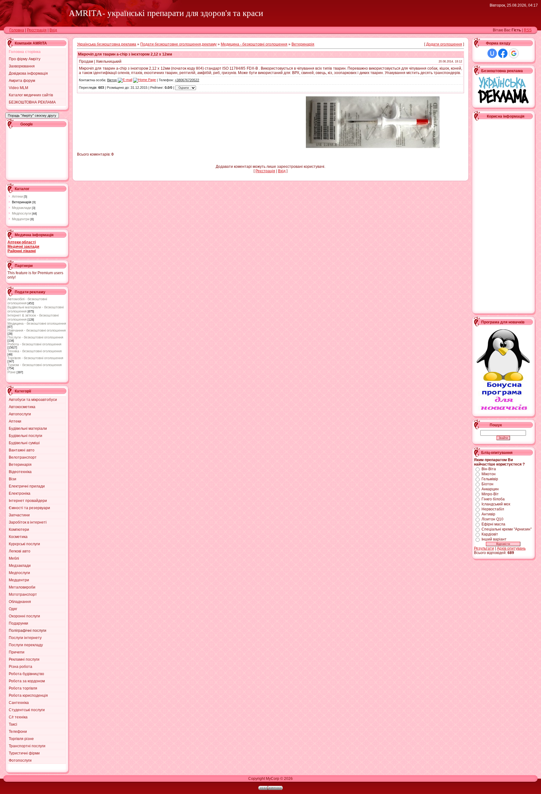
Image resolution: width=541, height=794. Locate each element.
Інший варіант (494, 539)
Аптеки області (22, 242)
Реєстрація (37, 30)
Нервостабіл (493, 509)
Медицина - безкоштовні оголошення (37, 323)
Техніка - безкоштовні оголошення (35, 351)
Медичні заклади (23, 246)
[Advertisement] (36, 152)
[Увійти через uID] (492, 53)
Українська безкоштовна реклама (106, 44)
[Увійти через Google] (514, 53)
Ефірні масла (493, 524)
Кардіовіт (490, 534)
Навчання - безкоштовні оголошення (37, 330)
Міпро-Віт (490, 494)
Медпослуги (21, 213)
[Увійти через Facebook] (503, 53)
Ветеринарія (21, 202)
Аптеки (17, 196)
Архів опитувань (511, 548)
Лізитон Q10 (492, 519)
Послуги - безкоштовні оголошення (35, 337)
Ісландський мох (496, 504)
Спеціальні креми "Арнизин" (507, 529)
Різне (12, 372)
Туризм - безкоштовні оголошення (35, 365)
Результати (484, 548)
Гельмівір (490, 479)
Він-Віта (489, 469)
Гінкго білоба (493, 499)
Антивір (488, 514)
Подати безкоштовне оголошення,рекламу (178, 44)
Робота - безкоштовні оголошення (34, 344)
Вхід (53, 30)
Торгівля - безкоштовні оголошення (35, 358)
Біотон (487, 484)
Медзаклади (21, 208)
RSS (528, 30)
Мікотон (489, 474)
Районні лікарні (22, 251)
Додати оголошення (444, 44)
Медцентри (20, 219)
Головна (16, 30)
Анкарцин (490, 489)
